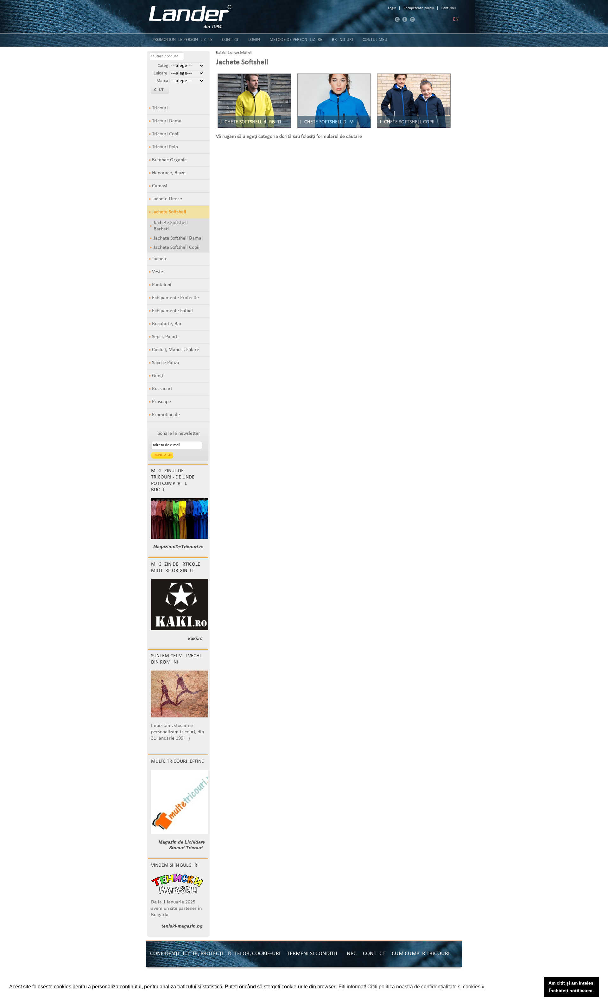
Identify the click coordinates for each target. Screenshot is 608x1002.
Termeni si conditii (312, 954)
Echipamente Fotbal (172, 310)
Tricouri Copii (166, 134)
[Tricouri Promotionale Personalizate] (190, 13)
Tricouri (160, 108)
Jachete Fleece (167, 199)
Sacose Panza (165, 362)
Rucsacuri (162, 388)
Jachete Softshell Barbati (171, 226)
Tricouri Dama (166, 121)
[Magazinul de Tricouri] (181, 537)
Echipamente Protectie (175, 297)
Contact (230, 39)
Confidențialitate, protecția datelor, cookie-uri (215, 954)
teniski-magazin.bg (182, 925)
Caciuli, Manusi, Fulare (175, 349)
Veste (157, 271)
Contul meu (375, 39)
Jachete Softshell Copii (177, 247)
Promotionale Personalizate (182, 39)
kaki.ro (195, 638)
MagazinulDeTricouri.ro (178, 546)
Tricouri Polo (165, 147)
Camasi (159, 186)
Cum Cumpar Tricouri (421, 954)
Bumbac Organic (169, 160)
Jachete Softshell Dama (177, 238)
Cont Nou (448, 8)
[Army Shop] (181, 629)
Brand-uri (342, 39)
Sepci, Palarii (165, 336)
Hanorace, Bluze (169, 173)
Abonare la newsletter (177, 433)
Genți (157, 375)
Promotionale (166, 414)
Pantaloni (161, 284)
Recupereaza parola (418, 8)
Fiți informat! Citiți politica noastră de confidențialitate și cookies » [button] (411, 986)
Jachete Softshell (169, 212)
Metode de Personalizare (295, 39)
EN (456, 19)
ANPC (350, 954)
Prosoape (161, 401)
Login (392, 8)
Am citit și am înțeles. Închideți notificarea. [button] (571, 986)
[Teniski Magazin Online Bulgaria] (177, 892)
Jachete (160, 258)
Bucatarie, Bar (167, 323)
